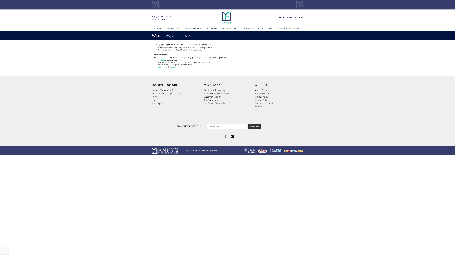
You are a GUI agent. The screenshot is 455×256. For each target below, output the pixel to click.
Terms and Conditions (265, 103)
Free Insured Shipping (214, 90)
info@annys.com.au (161, 16)
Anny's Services (262, 93)
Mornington (157, 103)
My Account (174, 67)
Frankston (156, 100)
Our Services (248, 29)
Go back (161, 60)
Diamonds (157, 29)
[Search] (276, 17)
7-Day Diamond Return (288, 29)
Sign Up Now (254, 126)
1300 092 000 (158, 19)
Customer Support (212, 96)
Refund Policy (261, 100)
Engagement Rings (192, 29)
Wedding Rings (215, 29)
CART (300, 17)
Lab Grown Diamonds (214, 103)
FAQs (154, 96)
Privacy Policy (261, 96)
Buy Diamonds (210, 100)
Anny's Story (261, 90)
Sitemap (259, 106)
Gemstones (172, 29)
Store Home (163, 67)
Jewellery (232, 29)
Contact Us (265, 29)
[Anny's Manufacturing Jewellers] (226, 17)
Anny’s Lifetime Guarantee (216, 93)
